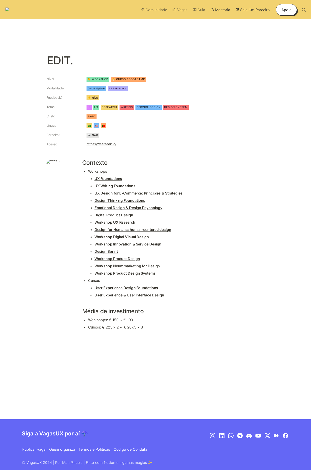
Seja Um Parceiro (255, 10)
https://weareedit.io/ (101, 144)
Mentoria (222, 10)
